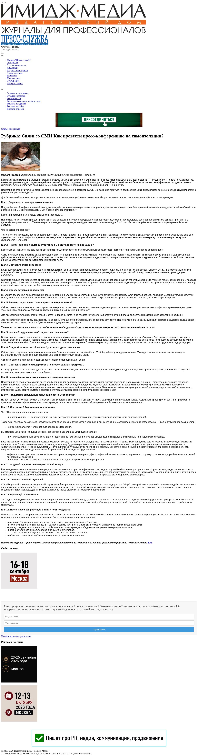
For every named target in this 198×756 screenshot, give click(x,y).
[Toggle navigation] (2, 55)
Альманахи (12, 68)
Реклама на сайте (15, 106)
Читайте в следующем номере (16, 636)
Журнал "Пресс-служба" (19, 60)
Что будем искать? (10, 47)
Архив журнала (14, 73)
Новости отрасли (15, 109)
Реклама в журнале (16, 103)
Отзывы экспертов (16, 96)
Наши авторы (13, 78)
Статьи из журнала (16, 65)
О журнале (12, 62)
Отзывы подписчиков (18, 93)
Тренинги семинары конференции (24, 101)
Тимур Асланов (15, 83)
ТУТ (150, 542)
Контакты (12, 75)
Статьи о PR (13, 81)
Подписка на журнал (17, 70)
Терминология (14, 98)
